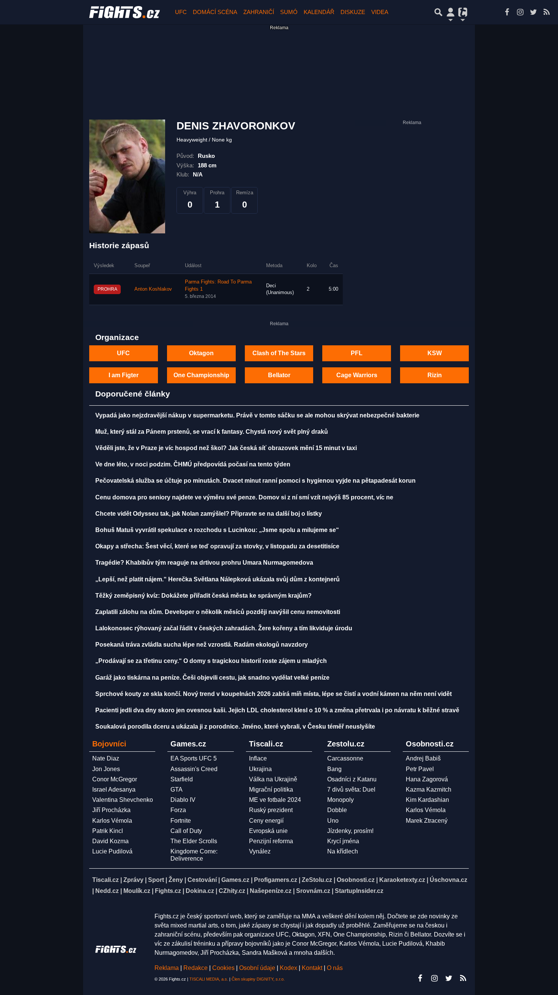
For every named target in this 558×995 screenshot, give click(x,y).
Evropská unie (268, 831)
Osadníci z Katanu (352, 779)
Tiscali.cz (105, 880)
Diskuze (352, 12)
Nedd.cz (107, 891)
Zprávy (133, 880)
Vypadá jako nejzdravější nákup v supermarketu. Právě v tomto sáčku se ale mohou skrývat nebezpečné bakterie (257, 415)
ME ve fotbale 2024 (275, 800)
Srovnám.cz (313, 891)
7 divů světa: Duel (351, 789)
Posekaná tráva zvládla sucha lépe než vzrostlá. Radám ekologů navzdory (201, 644)
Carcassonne (345, 758)
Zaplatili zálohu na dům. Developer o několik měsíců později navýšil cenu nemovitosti (217, 612)
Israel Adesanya (114, 789)
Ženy (176, 880)
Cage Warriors (356, 375)
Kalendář (319, 12)
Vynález (260, 851)
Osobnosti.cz (356, 880)
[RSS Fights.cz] (546, 12)
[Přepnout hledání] (438, 12)
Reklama (166, 968)
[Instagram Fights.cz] (520, 12)
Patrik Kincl (107, 831)
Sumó (289, 12)
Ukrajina (260, 769)
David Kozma (110, 841)
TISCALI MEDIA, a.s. (208, 979)
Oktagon (201, 353)
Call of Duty (186, 831)
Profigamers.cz (275, 880)
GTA (176, 789)
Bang (334, 769)
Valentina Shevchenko (122, 800)
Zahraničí (258, 12)
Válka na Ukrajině (273, 779)
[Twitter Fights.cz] (533, 12)
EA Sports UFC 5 (193, 758)
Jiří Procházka (111, 810)
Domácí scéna (215, 12)
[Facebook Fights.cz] (506, 12)
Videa (379, 12)
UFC (181, 12)
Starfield (181, 779)
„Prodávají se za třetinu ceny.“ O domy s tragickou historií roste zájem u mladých (211, 661)
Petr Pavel (420, 769)
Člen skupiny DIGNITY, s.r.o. (258, 979)
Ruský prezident (271, 810)
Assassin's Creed (194, 769)
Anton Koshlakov (153, 289)
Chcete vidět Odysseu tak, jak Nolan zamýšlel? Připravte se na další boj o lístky (208, 513)
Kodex (289, 968)
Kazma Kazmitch (428, 789)
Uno (333, 820)
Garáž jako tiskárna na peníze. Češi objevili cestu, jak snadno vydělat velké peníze (212, 677)
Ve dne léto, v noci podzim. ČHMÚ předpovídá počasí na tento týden (192, 464)
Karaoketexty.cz (402, 880)
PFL (357, 353)
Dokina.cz (200, 891)
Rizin (434, 375)
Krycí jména (343, 841)
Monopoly (340, 800)
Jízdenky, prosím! (350, 831)
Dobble (337, 810)
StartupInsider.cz (359, 891)
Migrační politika (271, 789)
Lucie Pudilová (112, 851)
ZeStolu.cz (317, 880)
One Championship (201, 375)
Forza (178, 810)
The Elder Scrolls (193, 841)
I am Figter (124, 375)
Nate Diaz (105, 758)
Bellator (279, 375)
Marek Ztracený (427, 820)
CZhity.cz (232, 891)
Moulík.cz (136, 891)
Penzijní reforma (271, 841)
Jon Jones (106, 769)
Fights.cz (168, 891)
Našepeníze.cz (271, 891)
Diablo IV (182, 800)
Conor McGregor (114, 779)
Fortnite (180, 820)
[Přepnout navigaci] (451, 12)
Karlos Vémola (112, 820)
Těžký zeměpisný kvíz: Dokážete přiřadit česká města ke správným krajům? (203, 595)
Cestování (202, 880)
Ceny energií (266, 820)
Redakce (195, 968)
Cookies (223, 968)
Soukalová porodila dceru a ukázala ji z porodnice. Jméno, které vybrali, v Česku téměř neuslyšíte (235, 726)
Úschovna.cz (448, 880)
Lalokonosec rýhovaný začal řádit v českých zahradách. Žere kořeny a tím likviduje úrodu (223, 628)
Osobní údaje (257, 968)
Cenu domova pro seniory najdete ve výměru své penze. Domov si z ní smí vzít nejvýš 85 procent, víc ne (244, 497)
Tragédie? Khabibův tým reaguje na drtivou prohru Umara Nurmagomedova (204, 562)
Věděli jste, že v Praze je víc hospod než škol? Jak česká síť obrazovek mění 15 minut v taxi (226, 448)
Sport (156, 880)
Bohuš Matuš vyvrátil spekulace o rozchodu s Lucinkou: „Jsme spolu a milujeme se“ (217, 530)
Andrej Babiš (423, 758)
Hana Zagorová (427, 779)
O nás (335, 968)
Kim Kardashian (427, 800)
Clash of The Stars (279, 353)
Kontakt (313, 968)
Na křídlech (342, 851)
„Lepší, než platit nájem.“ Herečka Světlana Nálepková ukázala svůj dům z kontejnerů (217, 579)
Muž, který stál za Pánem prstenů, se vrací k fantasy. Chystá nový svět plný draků (211, 431)
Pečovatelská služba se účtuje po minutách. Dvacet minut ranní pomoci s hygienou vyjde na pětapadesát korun (255, 480)
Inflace (258, 758)
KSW (434, 353)
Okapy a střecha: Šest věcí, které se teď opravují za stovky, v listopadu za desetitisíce (217, 546)
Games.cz (235, 880)
